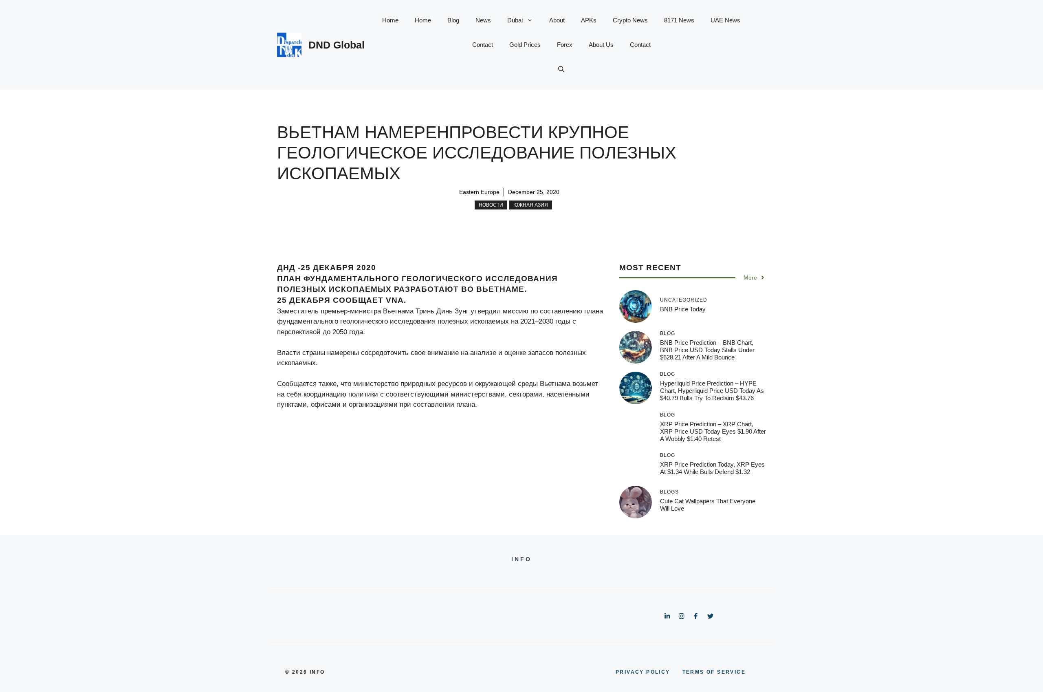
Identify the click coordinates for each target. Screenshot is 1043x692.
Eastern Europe (479, 192)
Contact (482, 44)
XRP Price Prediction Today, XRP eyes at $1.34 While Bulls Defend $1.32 (712, 468)
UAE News (725, 20)
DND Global (336, 45)
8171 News (679, 20)
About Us (601, 44)
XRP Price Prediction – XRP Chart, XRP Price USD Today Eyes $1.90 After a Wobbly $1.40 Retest (713, 431)
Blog (453, 20)
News (483, 20)
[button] (561, 69)
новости (491, 205)
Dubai (515, 20)
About (557, 20)
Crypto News (630, 20)
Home (390, 20)
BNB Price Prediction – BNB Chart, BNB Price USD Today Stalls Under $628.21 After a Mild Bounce (707, 350)
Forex (564, 44)
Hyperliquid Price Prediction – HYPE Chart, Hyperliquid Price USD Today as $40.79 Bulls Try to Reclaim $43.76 (712, 390)
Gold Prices (525, 44)
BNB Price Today (683, 309)
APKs (588, 20)
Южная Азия (530, 205)
